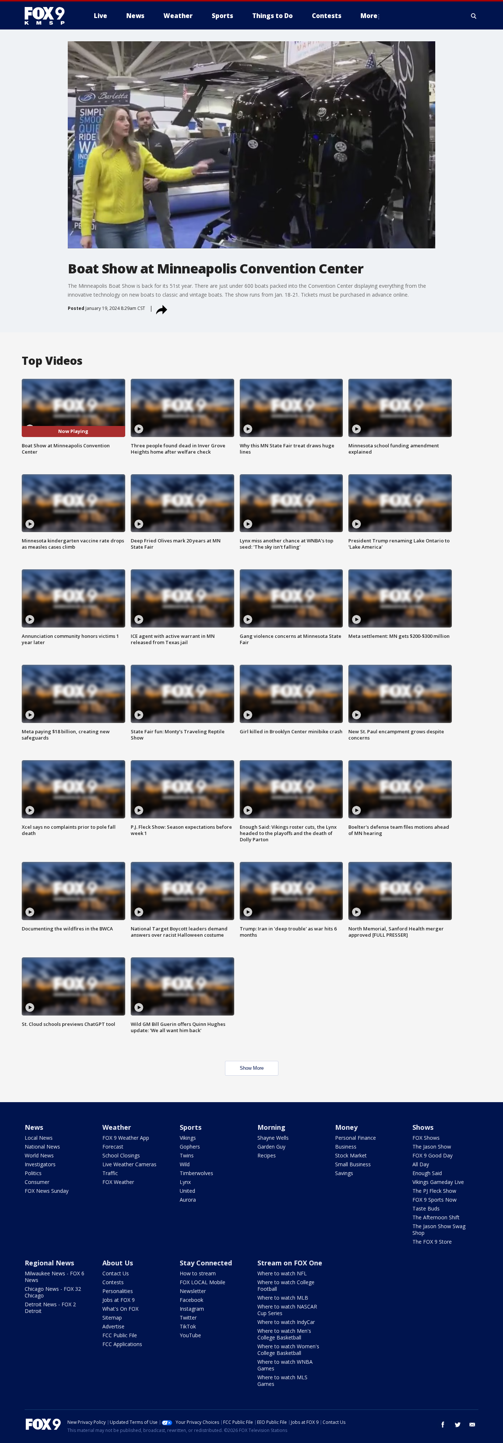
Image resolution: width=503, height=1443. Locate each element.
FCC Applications (122, 1344)
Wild (185, 1164)
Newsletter (193, 1290)
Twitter (188, 1317)
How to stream (198, 1273)
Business (345, 1146)
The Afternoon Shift (436, 1217)
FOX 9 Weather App (125, 1137)
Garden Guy (271, 1146)
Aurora (188, 1199)
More (368, 15)
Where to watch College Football (285, 1285)
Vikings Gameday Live (438, 1181)
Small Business (353, 1164)
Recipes (266, 1155)
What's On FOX (120, 1308)
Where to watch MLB (282, 1297)
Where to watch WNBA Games (285, 1365)
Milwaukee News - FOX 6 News (54, 1276)
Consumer (37, 1181)
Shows (422, 1127)
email (472, 1424)
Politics (33, 1173)
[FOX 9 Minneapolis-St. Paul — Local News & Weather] (49, 16)
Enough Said (427, 1173)
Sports (190, 1127)
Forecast (112, 1146)
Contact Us (115, 1273)
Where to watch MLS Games (282, 1380)
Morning (271, 1127)
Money (346, 1127)
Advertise (113, 1326)
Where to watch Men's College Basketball (284, 1334)
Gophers (190, 1146)
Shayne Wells (273, 1137)
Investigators (40, 1164)
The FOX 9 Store (432, 1241)
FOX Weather (118, 1181)
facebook (443, 1424)
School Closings (121, 1155)
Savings (344, 1173)
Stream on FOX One (289, 1262)
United (187, 1190)
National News (42, 1146)
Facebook (191, 1299)
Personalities (117, 1290)
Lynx (185, 1181)
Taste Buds (426, 1208)
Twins (187, 1155)
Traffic (110, 1173)
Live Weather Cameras (129, 1164)
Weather (116, 1127)
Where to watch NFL (282, 1273)
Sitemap (112, 1317)
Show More (252, 1068)
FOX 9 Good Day (432, 1155)
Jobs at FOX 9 (118, 1299)
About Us (117, 1262)
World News (39, 1155)
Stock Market (351, 1155)
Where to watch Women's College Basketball (288, 1349)
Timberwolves (196, 1173)
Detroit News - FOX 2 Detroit (50, 1307)
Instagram (192, 1308)
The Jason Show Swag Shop (438, 1229)
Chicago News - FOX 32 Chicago (53, 1292)
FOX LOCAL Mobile (202, 1282)
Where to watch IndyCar (286, 1321)
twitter (458, 1424)
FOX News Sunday (46, 1190)
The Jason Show (431, 1146)
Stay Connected (206, 1262)
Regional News (49, 1262)
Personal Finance (355, 1137)
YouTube (190, 1335)
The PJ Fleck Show (434, 1190)
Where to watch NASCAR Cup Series (287, 1310)
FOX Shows (426, 1137)
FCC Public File (119, 1335)
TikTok (188, 1326)
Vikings (188, 1137)
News (34, 1127)
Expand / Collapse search (473, 15)
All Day (420, 1164)
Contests (113, 1282)
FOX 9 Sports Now (434, 1199)
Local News (39, 1137)
